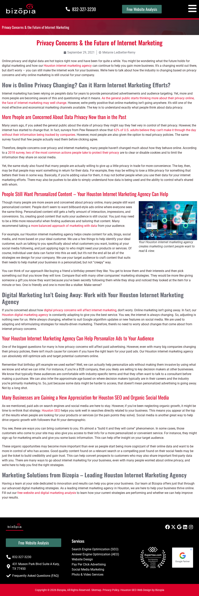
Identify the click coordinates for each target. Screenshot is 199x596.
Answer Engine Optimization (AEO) (95, 554)
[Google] (179, 527)
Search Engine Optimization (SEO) (95, 549)
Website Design (82, 559)
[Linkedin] (185, 527)
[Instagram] (191, 527)
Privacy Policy (111, 590)
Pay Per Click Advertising (89, 564)
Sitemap (96, 590)
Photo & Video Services (87, 574)
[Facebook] (167, 527)
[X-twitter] (173, 527)
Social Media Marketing (88, 569)
